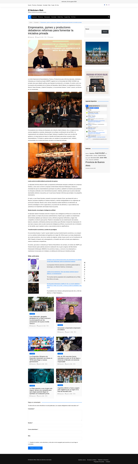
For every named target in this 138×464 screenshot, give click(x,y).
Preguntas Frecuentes (99, 461)
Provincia (34, 5)
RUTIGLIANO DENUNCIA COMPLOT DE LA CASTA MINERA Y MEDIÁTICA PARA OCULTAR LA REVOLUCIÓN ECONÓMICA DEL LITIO (64, 285)
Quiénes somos (82, 459)
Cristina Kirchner (102, 155)
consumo (95, 155)
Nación (29, 5)
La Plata (87, 159)
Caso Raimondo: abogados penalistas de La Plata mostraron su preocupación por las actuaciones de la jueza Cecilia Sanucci (40, 320)
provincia (96, 159)
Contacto (108, 461)
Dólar (49, 5)
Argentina (91, 153)
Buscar (87, 29)
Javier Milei (103, 157)
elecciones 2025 (95, 157)
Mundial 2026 (91, 159)
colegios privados (89, 155)
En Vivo (57, 5)
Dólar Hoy (60, 17)
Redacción (31, 37)
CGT (106, 153)
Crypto (52, 5)
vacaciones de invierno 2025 (91, 168)
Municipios (39, 5)
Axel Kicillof (100, 153)
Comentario (31, 408)
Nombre (30, 422)
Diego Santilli (88, 157)
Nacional (34, 17)
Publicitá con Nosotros (103, 459)
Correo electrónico (33, 429)
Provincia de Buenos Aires (95, 164)
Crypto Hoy (67, 17)
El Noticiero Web (35, 10)
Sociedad (45, 5)
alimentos (87, 153)
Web (29, 435)
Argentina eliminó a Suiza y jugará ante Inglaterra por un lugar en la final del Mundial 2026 (68, 389)
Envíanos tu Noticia (91, 459)
